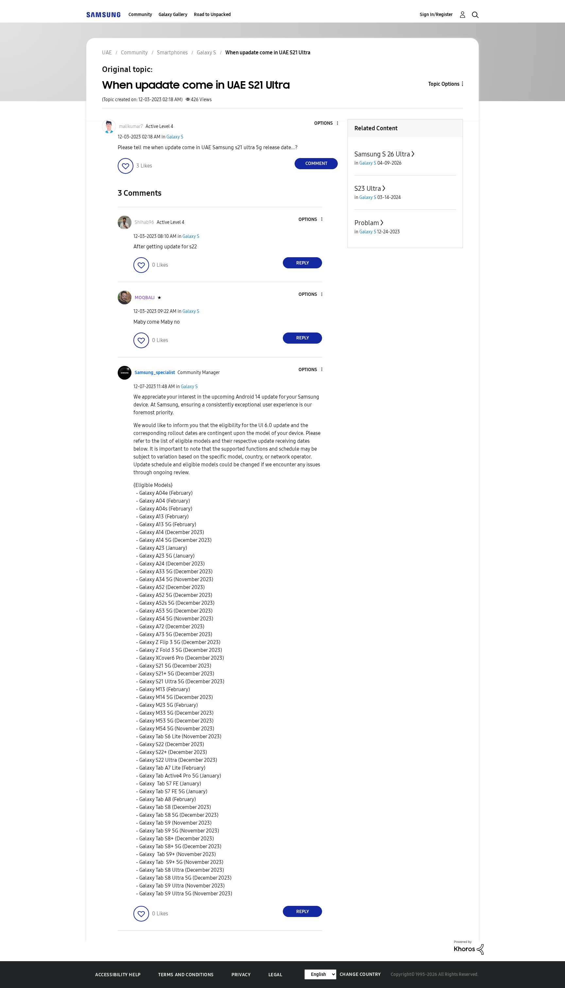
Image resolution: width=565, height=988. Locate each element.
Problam (366, 223)
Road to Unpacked (212, 14)
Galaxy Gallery (173, 14)
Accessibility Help (118, 975)
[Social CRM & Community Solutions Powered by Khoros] (469, 947)
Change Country (360, 974)
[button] (326, 123)
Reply (302, 263)
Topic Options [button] (443, 84)
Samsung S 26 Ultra (382, 154)
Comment (316, 163)
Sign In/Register (436, 14)
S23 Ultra (367, 188)
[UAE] (103, 14)
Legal (275, 975)
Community (140, 14)
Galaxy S (174, 137)
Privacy (240, 975)
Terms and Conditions (186, 975)
